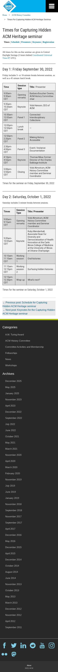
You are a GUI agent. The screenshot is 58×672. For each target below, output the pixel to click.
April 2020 (10, 461)
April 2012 (10, 621)
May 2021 (10, 442)
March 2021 (11, 448)
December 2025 (13, 381)
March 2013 (11, 602)
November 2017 (13, 516)
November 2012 (13, 615)
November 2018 (13, 504)
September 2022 (13, 418)
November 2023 (13, 399)
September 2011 (13, 627)
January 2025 (12, 393)
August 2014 (11, 572)
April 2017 (10, 528)
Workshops (11, 365)
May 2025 (10, 387)
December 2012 (13, 609)
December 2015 (13, 547)
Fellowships (11, 353)
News (8, 359)
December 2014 (13, 559)
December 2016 (13, 535)
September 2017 (13, 522)
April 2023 (10, 405)
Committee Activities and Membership (24, 347)
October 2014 (12, 565)
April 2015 (10, 553)
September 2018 (13, 510)
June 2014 (10, 578)
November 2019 (13, 479)
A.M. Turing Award (14, 334)
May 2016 (10, 541)
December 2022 (13, 411)
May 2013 (10, 596)
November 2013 (13, 584)
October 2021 (12, 436)
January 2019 (12, 498)
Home (4, 15)
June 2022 (10, 430)
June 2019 (10, 492)
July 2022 (10, 424)
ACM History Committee (21, 15)
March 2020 (11, 467)
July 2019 (10, 485)
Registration (48, 42)
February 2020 (12, 473)
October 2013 (12, 590)
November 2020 (13, 455)
